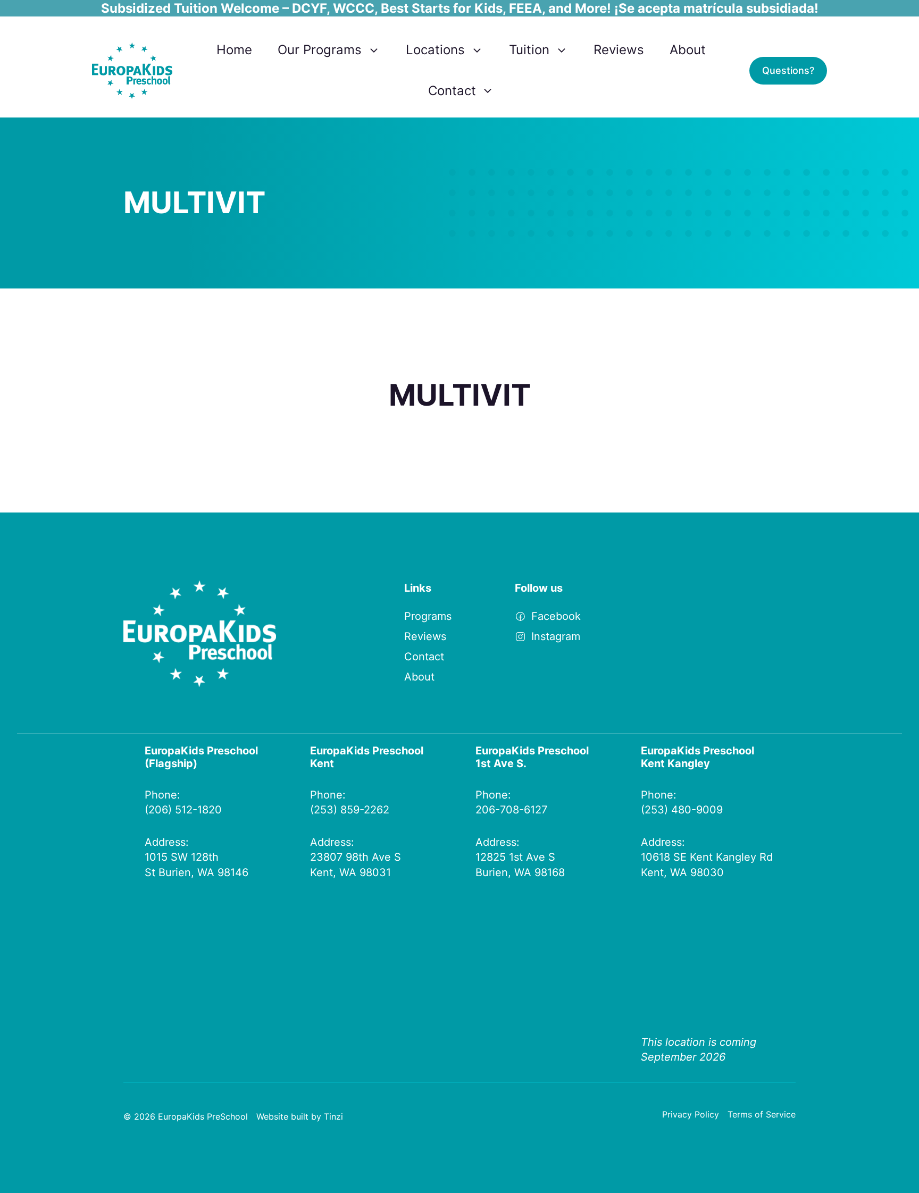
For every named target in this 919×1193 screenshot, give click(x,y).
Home (234, 49)
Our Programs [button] (320, 49)
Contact (424, 656)
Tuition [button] (529, 49)
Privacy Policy (690, 1114)
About (688, 49)
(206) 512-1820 (183, 809)
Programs (428, 616)
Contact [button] (452, 90)
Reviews (619, 49)
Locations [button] (435, 49)
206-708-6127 (511, 809)
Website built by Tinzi (299, 1116)
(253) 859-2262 (349, 809)
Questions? (788, 70)
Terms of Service (762, 1114)
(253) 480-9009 (682, 809)
